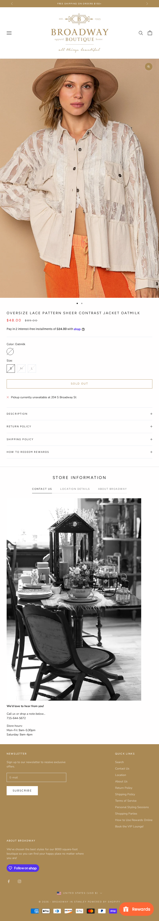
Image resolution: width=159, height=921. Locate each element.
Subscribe (22, 791)
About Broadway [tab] (112, 488)
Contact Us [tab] (42, 488)
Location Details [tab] (75, 488)
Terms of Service (125, 801)
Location (120, 775)
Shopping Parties (126, 814)
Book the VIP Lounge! (129, 826)
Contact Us (122, 769)
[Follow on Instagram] (19, 881)
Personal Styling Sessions (132, 807)
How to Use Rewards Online (133, 820)
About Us (121, 781)
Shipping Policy (125, 794)
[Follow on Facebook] (9, 881)
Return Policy (123, 788)
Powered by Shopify (104, 901)
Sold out (79, 384)
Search (119, 762)
